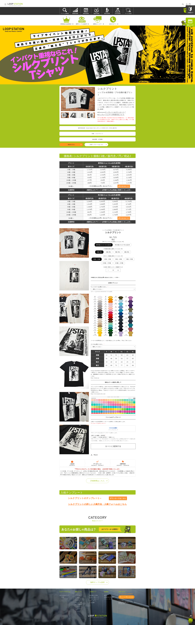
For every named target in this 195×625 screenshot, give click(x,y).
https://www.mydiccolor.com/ (98, 393)
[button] (4, 4)
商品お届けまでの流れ (94, 595)
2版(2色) (108, 252)
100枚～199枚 (107, 263)
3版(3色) (117, 252)
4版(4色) (126, 252)
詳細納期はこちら (97, 481)
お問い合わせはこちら (123, 186)
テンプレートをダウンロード (114, 112)
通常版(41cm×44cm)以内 (103, 244)
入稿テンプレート (93, 600)
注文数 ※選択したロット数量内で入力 (113, 267)
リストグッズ (77, 595)
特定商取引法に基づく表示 (109, 597)
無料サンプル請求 (97, 582)
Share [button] (96, 455)
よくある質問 (92, 602)
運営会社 (105, 595)
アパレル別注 (128, 13)
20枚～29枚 (107, 259)
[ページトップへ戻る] (188, 618)
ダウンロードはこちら (118, 498)
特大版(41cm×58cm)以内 (122, 244)
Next (93, 100)
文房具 (76, 609)
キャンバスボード (78, 604)
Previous (62, 100)
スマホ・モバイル (78, 602)
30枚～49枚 (118, 259)
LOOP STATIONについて (64, 595)
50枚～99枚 (129, 259)
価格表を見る (71, 144)
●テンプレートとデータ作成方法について (111, 114)
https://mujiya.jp (95, 378)
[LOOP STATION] (97, 616)
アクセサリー (77, 611)
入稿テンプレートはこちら (96, 144)
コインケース (77, 600)
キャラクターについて (63, 600)
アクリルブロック (78, 606)
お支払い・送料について (94, 597)
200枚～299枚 (119, 263)
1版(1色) (99, 252)
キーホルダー (77, 597)
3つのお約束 (61, 597)
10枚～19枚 (96, 259)
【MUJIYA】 (101, 372)
